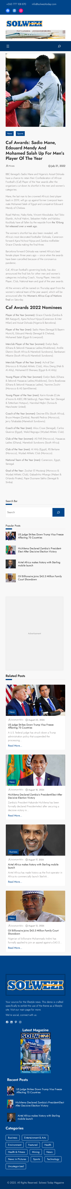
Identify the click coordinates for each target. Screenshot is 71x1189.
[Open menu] (8, 46)
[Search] (58, 512)
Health (47, 1145)
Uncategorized (16, 1166)
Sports (20, 133)
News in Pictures (17, 1159)
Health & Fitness (16, 1152)
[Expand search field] (59, 46)
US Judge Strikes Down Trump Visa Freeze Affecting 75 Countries (41, 536)
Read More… (15, 745)
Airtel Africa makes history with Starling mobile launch (39, 564)
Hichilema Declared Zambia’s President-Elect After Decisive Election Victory (39, 550)
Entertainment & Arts (35, 1137)
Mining (36, 1152)
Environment (14, 1145)
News (9, 133)
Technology (53, 1159)
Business (13, 851)
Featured (33, 1145)
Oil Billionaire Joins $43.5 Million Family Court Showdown (40, 578)
